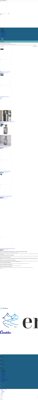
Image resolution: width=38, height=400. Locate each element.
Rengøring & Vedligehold (4, 36)
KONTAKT (2, 369)
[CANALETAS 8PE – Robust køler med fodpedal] (5, 159)
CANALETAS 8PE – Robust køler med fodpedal (5, 171)
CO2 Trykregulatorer (4, 34)
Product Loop (3, 391)
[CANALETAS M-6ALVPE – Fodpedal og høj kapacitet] (5, 184)
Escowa (0, 309)
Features (2, 392)
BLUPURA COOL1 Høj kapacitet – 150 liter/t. (5, 146)
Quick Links (2, 376)
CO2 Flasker (3, 375)
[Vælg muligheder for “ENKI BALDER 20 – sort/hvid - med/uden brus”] (1, 73)
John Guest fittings (3, 35)
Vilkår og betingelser (3, 379)
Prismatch (3, 381)
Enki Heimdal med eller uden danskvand (4, 96)
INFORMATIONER (2, 378)
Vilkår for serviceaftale (4, 380)
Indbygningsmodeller (4, 374)
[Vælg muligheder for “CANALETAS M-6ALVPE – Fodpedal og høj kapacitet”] (1, 197)
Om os (2, 377)
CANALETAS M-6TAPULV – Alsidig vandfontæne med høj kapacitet (7, 248)
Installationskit (3, 33)
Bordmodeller (3, 373)
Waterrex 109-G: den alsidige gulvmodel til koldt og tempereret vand (7, 121)
